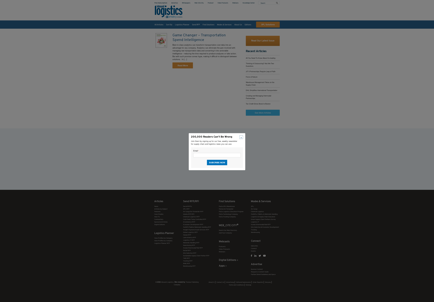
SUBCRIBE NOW (217, 162)
